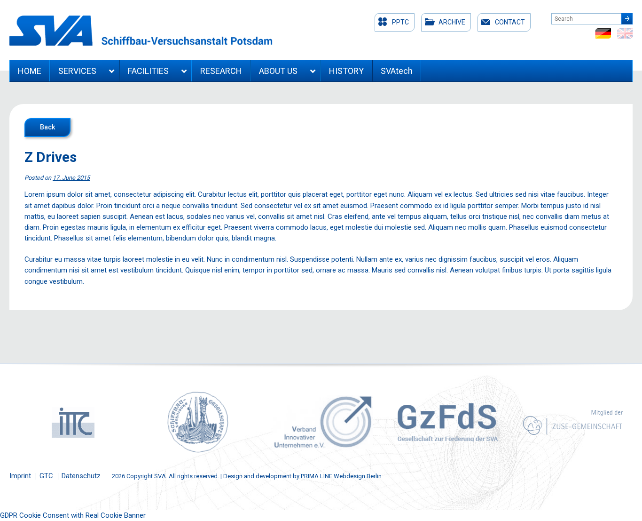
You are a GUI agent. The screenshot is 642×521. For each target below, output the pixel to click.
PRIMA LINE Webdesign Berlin (341, 476)
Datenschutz (81, 476)
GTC (46, 476)
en (625, 33)
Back (47, 127)
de (603, 33)
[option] (71, 422)
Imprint (20, 476)
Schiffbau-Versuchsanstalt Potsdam (141, 31)
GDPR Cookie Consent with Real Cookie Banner (73, 515)
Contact (510, 22)
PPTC (400, 22)
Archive (451, 22)
